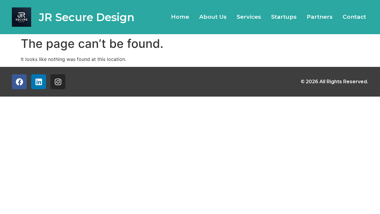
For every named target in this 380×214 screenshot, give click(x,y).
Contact (354, 16)
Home (180, 16)
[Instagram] (57, 81)
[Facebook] (19, 81)
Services (249, 16)
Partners (319, 16)
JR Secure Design (86, 17)
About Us (213, 16)
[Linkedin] (38, 81)
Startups (284, 16)
